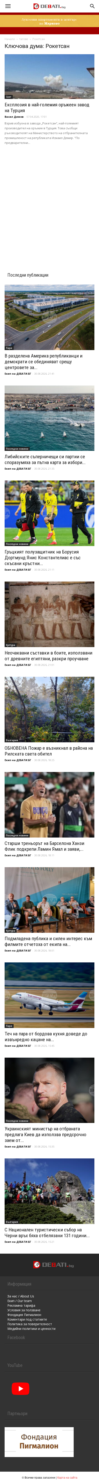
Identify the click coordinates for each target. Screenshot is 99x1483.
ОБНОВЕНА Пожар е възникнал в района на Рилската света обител (49, 751)
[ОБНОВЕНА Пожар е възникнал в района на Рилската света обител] (49, 709)
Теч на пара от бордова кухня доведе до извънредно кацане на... (46, 1036)
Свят (8, 96)
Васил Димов (14, 116)
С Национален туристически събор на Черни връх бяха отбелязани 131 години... (47, 1232)
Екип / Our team (19, 1301)
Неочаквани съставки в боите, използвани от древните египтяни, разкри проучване (48, 655)
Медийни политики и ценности (31, 1328)
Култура (10, 645)
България (12, 740)
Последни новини (17, 448)
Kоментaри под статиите (27, 1319)
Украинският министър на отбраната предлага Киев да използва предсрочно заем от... (45, 1134)
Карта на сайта (67, 1477)
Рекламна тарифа (21, 1305)
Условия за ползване (24, 1310)
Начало (10, 39)
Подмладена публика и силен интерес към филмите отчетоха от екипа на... (48, 941)
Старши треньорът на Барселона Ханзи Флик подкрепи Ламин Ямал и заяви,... (44, 846)
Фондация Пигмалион (24, 1314)
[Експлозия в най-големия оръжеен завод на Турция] (49, 76)
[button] (7, 6)
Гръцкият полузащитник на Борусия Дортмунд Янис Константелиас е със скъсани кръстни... (43, 557)
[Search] (92, 6)
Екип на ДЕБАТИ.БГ (18, 373)
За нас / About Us (20, 1296)
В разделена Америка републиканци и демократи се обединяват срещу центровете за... (43, 361)
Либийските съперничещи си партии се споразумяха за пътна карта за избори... (45, 459)
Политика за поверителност (29, 1324)
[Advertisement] (49, 202)
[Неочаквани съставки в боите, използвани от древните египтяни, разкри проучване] (49, 614)
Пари (9, 348)
